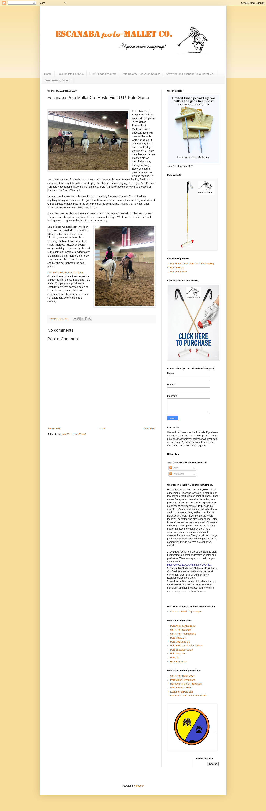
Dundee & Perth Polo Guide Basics (188, 695)
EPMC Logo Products (103, 73)
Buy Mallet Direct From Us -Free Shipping (192, 263)
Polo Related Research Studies (141, 73)
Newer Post (54, 428)
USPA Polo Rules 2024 (182, 675)
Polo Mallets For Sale (70, 73)
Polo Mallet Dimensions (182, 680)
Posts (175, 468)
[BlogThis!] (79, 319)
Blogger (139, 786)
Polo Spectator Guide (181, 649)
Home (48, 73)
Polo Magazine (178, 653)
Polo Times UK (178, 637)
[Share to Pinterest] (90, 319)
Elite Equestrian (178, 661)
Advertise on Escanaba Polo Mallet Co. (190, 73)
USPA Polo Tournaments (183, 633)
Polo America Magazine (182, 625)
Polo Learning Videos (57, 80)
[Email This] (75, 319)
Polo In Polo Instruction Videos (186, 645)
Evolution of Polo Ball (181, 691)
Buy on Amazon (178, 271)
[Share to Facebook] (86, 319)
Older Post (149, 428)
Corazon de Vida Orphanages (186, 611)
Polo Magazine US (180, 641)
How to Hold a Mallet (181, 687)
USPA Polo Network (180, 630)
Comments (178, 474)
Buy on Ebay (177, 267)
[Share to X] (82, 319)
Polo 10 (174, 657)
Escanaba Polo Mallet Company (65, 272)
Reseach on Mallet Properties (186, 683)
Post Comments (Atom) (74, 434)
